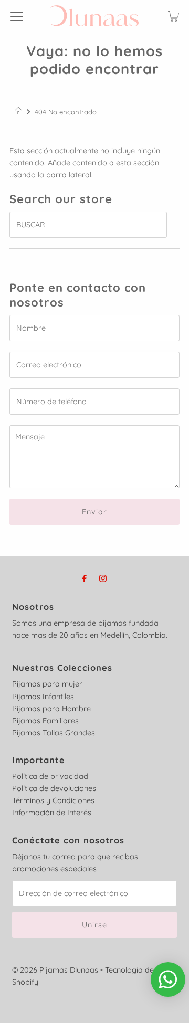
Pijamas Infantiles (43, 696)
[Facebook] (84, 578)
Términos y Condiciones (53, 800)
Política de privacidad (50, 776)
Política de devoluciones (54, 788)
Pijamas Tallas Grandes (53, 732)
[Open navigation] (17, 16)
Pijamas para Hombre (51, 708)
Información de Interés (51, 812)
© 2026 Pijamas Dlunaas (55, 970)
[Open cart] (173, 16)
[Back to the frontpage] (20, 111)
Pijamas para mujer (47, 684)
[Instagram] (103, 578)
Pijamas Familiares (45, 720)
